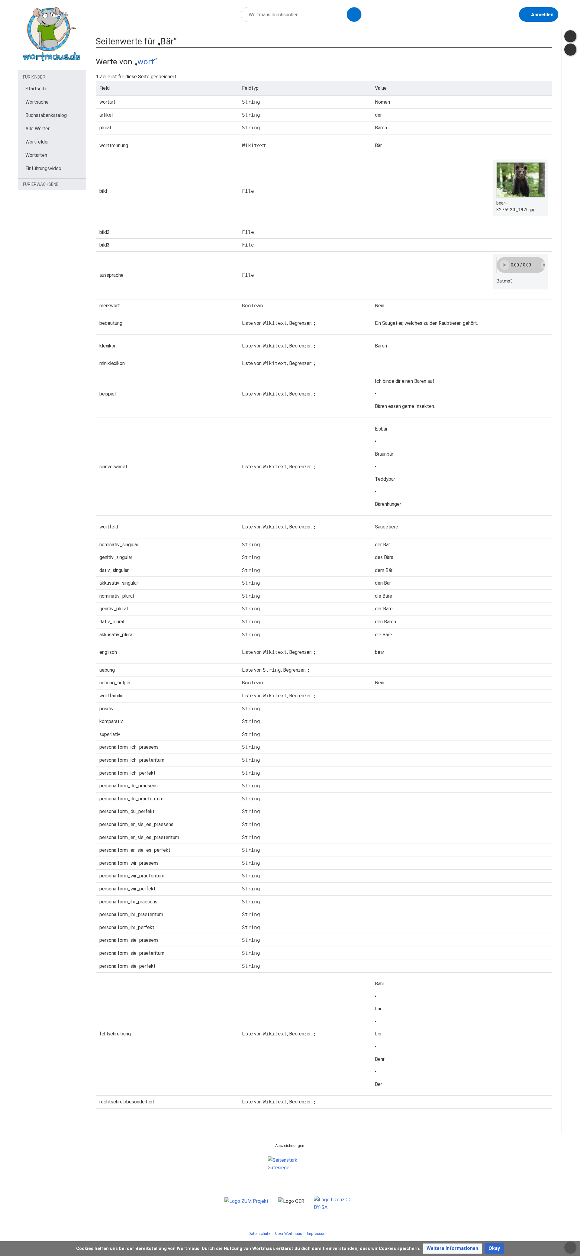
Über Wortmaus (288, 1233)
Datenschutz (259, 1233)
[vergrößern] (542, 203)
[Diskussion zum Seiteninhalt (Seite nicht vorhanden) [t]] (570, 36)
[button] (452, 1248)
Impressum (317, 1233)
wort (145, 61)
